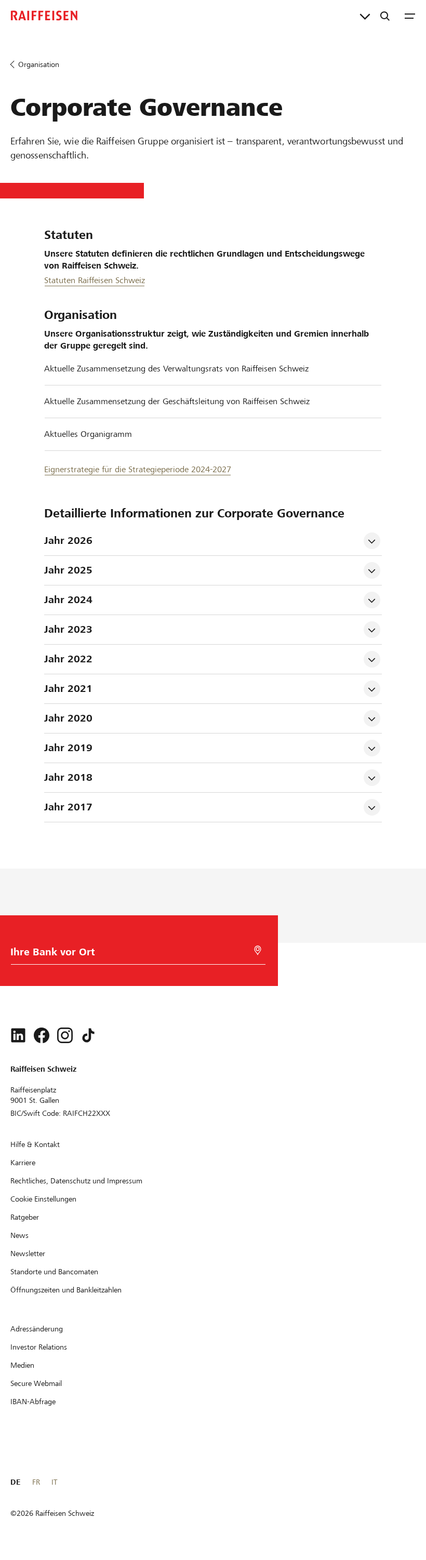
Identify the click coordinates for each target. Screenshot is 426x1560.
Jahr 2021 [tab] (68, 689)
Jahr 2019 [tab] (68, 748)
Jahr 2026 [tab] (68, 540)
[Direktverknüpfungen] (365, 16)
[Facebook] (41, 1035)
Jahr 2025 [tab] (68, 570)
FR (36, 1482)
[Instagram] (65, 1035)
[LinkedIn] (18, 1035)
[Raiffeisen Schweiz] (44, 16)
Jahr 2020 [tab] (68, 718)
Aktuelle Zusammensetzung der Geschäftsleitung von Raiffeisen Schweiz (177, 401)
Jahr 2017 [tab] (68, 807)
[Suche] (385, 16)
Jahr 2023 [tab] (68, 629)
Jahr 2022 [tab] (68, 659)
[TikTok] (88, 1035)
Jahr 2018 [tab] (68, 777)
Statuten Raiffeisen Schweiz (94, 280)
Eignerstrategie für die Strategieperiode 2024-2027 (137, 469)
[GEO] (257, 950)
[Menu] (409, 16)
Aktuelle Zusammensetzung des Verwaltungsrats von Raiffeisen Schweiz (176, 369)
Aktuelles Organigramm (88, 434)
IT (54, 1482)
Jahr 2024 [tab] (68, 600)
